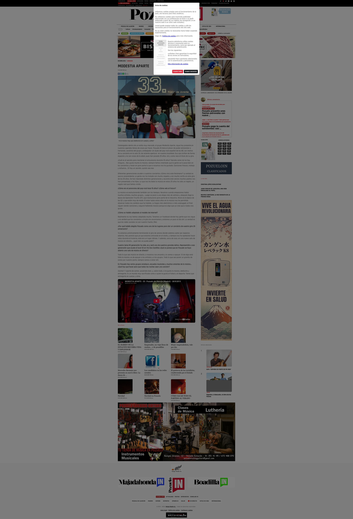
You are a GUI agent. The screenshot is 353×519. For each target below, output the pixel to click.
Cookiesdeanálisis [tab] (161, 50)
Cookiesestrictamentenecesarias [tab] (160, 43)
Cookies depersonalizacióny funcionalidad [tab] (161, 56)
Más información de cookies (178, 64)
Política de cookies (169, 36)
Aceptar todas (177, 71)
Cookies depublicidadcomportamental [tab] (161, 63)
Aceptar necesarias (191, 71)
